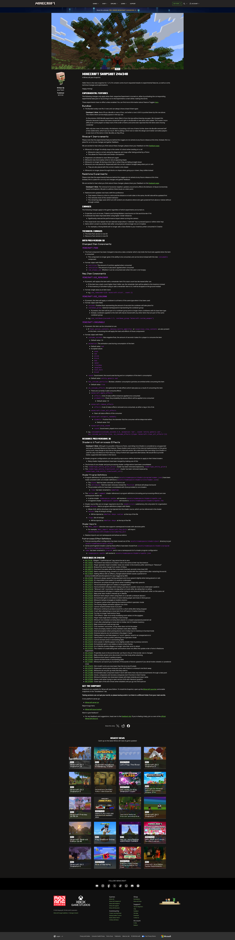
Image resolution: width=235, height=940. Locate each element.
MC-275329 (89, 646)
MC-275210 (89, 582)
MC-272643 (89, 571)
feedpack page (154, 183)
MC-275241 (89, 609)
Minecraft (111, 899)
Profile (135, 923)
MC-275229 (89, 600)
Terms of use (109, 936)
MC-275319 (89, 642)
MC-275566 (89, 679)
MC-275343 (89, 653)
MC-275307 (89, 637)
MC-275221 (89, 593)
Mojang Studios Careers (115, 915)
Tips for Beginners (138, 906)
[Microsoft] (166, 936)
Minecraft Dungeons (114, 903)
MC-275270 (89, 620)
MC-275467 (89, 662)
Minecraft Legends (114, 906)
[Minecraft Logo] (45, 3)
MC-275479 (89, 668)
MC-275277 (89, 626)
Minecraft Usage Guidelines (61, 913)
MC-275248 (89, 613)
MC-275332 (89, 648)
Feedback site (126, 716)
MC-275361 (89, 655)
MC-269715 (89, 569)
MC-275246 (89, 611)
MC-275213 (89, 587)
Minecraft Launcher (150, 689)
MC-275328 (89, 644)
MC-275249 (89, 615)
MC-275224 (89, 596)
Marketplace (137, 899)
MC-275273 (89, 624)
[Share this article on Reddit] (123, 725)
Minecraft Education (114, 908)
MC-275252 (89, 618)
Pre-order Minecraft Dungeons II (122, 10)
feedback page (154, 146)
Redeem (136, 925)
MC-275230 (89, 602)
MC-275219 (89, 591)
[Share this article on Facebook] (128, 725)
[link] (97, 886)
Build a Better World (114, 917)
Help (135, 909)
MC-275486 (89, 673)
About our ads (126, 936)
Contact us (136, 917)
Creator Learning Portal (115, 913)
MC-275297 (89, 635)
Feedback (136, 911)
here (156, 102)
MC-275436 (89, 659)
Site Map (136, 913)
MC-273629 (89, 574)
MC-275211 (89, 585)
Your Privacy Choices (150, 936)
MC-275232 (89, 604)
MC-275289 (89, 629)
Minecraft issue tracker (93, 709)
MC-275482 (89, 671)
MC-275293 (89, 631)
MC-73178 (88, 560)
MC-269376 (89, 567)
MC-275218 (89, 589)
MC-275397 (89, 657)
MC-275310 (89, 640)
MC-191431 (89, 565)
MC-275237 (89, 607)
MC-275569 (89, 682)
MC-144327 (89, 563)
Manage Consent (73, 913)
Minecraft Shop (137, 901)
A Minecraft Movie (114, 920)
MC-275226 (89, 598)
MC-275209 (89, 580)
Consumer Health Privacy (98, 936)
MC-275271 (89, 622)
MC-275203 (89, 578)
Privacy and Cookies (85, 936)
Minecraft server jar (92, 702)
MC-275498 (89, 675)
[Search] (185, 3)
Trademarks (118, 936)
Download (136, 915)
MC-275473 (89, 666)
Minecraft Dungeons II (115, 901)
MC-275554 (89, 677)
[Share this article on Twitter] (117, 725)
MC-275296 (89, 633)
